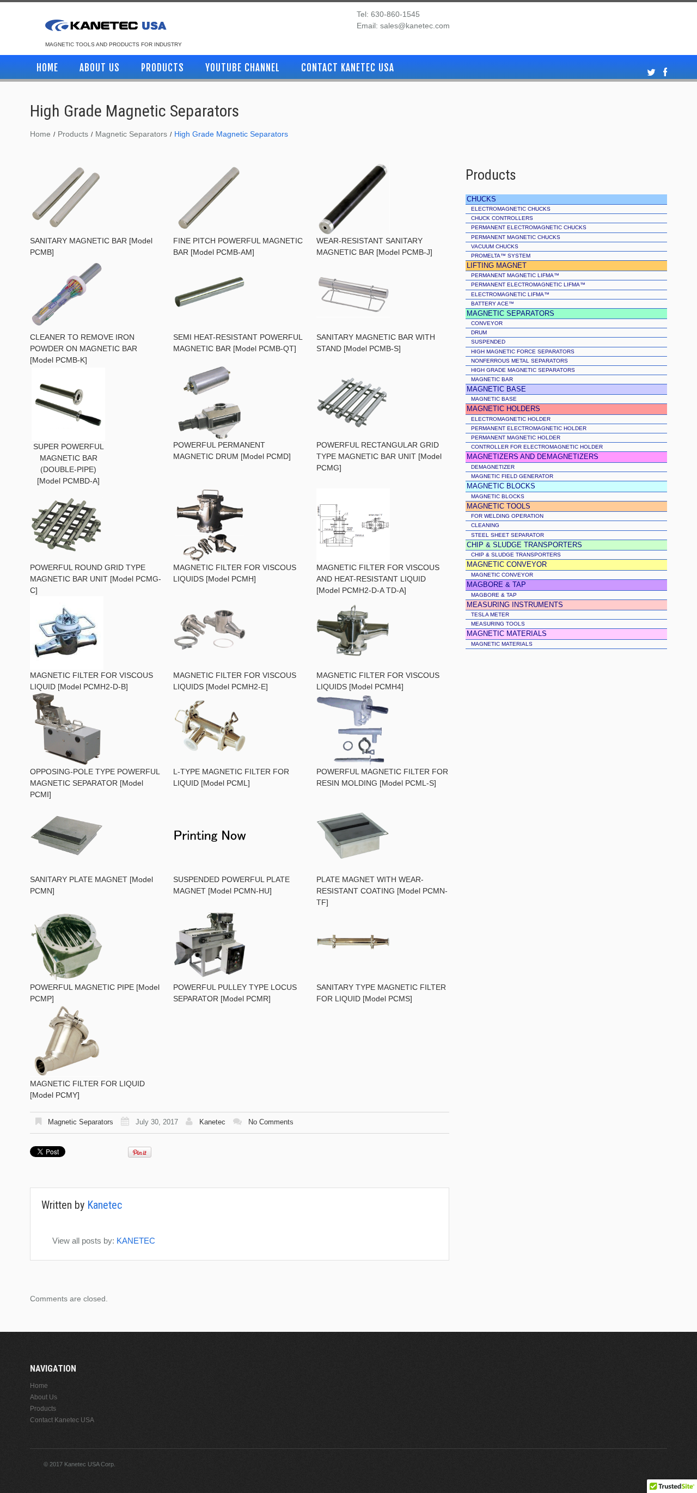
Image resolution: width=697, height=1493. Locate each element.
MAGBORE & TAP (494, 595)
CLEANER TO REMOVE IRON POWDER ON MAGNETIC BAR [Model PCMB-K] (83, 348)
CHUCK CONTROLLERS (502, 218)
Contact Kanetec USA (347, 68)
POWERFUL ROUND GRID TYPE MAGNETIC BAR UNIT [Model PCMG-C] (95, 579)
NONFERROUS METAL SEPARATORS (519, 361)
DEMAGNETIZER (493, 467)
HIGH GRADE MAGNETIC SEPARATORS (523, 370)
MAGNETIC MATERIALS (502, 644)
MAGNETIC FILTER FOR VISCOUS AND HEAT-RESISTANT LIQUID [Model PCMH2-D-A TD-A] (377, 579)
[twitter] (651, 73)
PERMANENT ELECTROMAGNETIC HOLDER (528, 428)
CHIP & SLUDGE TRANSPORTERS (516, 555)
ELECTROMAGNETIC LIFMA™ (510, 294)
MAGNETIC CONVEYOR (502, 575)
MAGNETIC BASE (494, 399)
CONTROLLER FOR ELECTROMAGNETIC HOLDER (537, 447)
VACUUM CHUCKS (494, 246)
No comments (271, 1122)
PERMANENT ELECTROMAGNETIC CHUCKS (528, 227)
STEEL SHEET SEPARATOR (507, 535)
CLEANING (485, 525)
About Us (100, 68)
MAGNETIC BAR (492, 379)
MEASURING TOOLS (498, 624)
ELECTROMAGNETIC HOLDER (511, 419)
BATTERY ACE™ (492, 304)
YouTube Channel (242, 68)
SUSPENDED (488, 342)
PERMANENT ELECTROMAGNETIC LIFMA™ (528, 284)
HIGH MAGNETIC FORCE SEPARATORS (522, 351)
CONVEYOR (487, 323)
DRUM (479, 332)
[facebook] (665, 73)
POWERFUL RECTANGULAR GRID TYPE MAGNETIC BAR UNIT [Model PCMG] (379, 456)
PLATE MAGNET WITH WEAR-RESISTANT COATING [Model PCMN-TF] (382, 891)
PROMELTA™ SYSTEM (500, 256)
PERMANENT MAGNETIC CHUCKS (515, 237)
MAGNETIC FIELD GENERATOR (512, 476)
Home (47, 68)
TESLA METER (490, 614)
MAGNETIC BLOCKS (497, 496)
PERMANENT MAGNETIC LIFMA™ (515, 275)
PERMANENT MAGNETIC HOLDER (515, 437)
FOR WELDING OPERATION (507, 516)
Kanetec (212, 1122)
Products (162, 68)
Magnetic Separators (131, 134)
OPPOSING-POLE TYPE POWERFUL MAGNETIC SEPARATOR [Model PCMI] (95, 783)
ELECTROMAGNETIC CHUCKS (511, 209)
